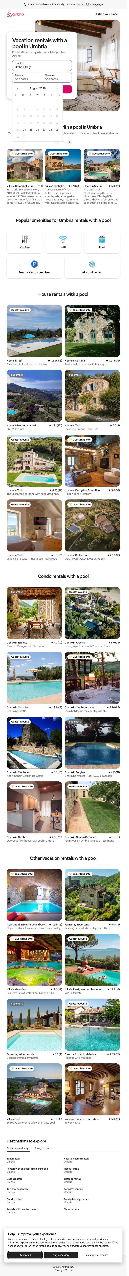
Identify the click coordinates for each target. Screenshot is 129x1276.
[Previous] (57, 142)
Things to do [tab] (42, 1148)
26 (37, 129)
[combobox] (42, 67)
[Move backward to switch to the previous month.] (18, 88)
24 (24, 129)
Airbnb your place (107, 14)
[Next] (69, 142)
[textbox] (27, 79)
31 (24, 136)
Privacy (58, 1270)
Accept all (25, 1255)
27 (44, 129)
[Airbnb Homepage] (15, 14)
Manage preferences (96, 1255)
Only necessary (61, 1255)
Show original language (90, 4)
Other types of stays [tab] (18, 1148)
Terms (68, 1270)
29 (57, 129)
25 (31, 129)
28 (50, 129)
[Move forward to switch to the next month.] (57, 88)
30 (17, 136)
